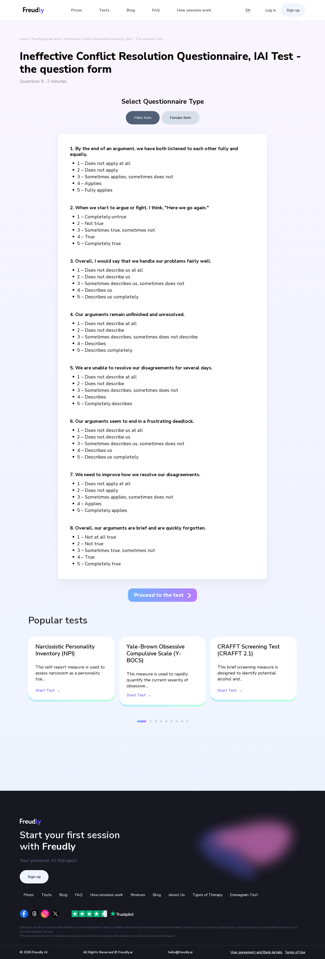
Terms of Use (295, 952)
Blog (131, 10)
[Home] (33, 10)
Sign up (293, 10)
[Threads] (34, 913)
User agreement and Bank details (256, 952)
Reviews (138, 895)
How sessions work (194, 10)
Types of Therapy (207, 895)
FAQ (156, 10)
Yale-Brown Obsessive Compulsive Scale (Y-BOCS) (156, 653)
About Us (176, 895)
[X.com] (55, 913)
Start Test (45, 690)
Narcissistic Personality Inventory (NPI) (65, 650)
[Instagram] (45, 913)
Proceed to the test (159, 595)
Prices (76, 10)
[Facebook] (24, 913)
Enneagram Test (244, 895)
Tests (104, 10)
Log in (271, 10)
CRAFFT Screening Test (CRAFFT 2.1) (248, 650)
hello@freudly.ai (180, 952)
